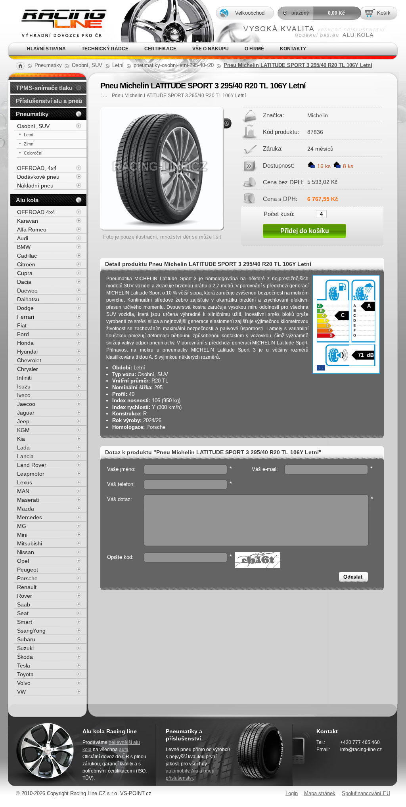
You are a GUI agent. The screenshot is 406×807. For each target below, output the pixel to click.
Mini (22, 535)
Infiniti (24, 378)
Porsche (27, 578)
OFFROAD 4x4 (36, 212)
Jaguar (25, 412)
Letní (28, 134)
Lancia (25, 456)
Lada (23, 447)
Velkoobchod (249, 13)
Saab (23, 604)
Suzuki (25, 648)
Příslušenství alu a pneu (49, 101)
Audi (22, 238)
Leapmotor (30, 473)
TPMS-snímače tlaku (44, 87)
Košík (384, 13)
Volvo (24, 683)
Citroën (26, 264)
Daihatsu (28, 299)
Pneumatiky (32, 114)
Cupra (25, 273)
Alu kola (27, 200)
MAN (23, 491)
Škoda (25, 657)
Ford (23, 334)
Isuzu (24, 386)
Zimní (29, 144)
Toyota (25, 674)
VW (21, 691)
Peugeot (27, 569)
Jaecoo (26, 404)
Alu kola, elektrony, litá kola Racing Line (57, 11)
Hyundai (27, 351)
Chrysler (27, 369)
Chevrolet (29, 360)
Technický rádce (105, 49)
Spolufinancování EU (366, 793)
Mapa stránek (319, 793)
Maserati (28, 500)
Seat (23, 613)
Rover (24, 596)
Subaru (26, 639)
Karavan (27, 221)
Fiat (22, 325)
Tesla (23, 665)
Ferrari (25, 317)
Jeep (23, 421)
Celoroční (33, 153)
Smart (24, 622)
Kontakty (293, 49)
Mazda (25, 508)
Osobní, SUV (33, 126)
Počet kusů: (279, 213)
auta (123, 749)
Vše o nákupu (210, 49)
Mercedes (29, 517)
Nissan (25, 552)
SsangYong (31, 630)
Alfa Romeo (31, 229)
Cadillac (27, 255)
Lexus (24, 482)
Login (291, 793)
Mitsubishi (29, 543)
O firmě (254, 49)
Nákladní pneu (35, 185)
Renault (26, 587)
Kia (21, 439)
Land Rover (31, 465)
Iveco (24, 395)
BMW (24, 247)
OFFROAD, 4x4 (37, 168)
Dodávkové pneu (38, 177)
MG (21, 526)
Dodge (25, 308)
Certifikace (160, 49)
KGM (23, 430)
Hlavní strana (46, 49)
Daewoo (27, 290)
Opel (23, 561)
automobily (177, 771)
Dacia (24, 282)
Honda (25, 343)
